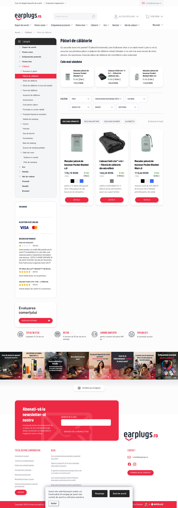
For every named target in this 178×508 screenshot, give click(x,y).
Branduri (25, 191)
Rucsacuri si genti (30, 71)
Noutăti (25, 186)
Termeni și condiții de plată (24, 461)
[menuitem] (23, 25)
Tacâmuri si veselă (30, 157)
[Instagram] (135, 464)
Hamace (26, 128)
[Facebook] (129, 464)
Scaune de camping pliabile (34, 148)
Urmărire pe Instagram (91, 388)
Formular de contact (22, 456)
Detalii (76, 200)
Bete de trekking (29, 143)
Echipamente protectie (31, 57)
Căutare (93, 16)
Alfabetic (129, 121)
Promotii (25, 181)
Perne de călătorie (30, 90)
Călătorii (25, 66)
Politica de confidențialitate (24, 465)
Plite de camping (30, 162)
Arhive (21, 492)
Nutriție (25, 172)
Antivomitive (28, 100)
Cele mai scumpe (112, 121)
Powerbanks (28, 138)
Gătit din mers (28, 152)
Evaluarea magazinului (55, 3)
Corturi (25, 124)
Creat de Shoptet (136, 504)
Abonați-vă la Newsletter (76, 432)
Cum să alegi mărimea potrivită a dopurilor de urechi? (65, 457)
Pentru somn (27, 52)
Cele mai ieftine (91, 121)
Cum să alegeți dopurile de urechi (28, 3)
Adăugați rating (29, 321)
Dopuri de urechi (29, 47)
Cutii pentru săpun (30, 104)
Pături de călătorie (30, 76)
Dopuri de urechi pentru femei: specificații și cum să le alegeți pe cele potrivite (66, 486)
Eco (23, 167)
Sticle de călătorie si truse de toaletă (37, 85)
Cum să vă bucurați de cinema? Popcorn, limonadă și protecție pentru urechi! (64, 479)
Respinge (99, 493)
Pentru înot (27, 61)
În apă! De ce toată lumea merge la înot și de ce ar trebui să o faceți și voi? (66, 472)
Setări (54, 503)
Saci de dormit (28, 133)
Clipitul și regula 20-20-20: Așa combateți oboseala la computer (65, 464)
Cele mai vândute (70, 121)
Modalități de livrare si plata (24, 479)
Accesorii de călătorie (31, 95)
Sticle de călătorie (30, 81)
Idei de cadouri (28, 176)
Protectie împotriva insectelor (34, 114)
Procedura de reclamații (23, 470)
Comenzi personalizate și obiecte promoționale (26, 485)
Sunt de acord (119, 493)
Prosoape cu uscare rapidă (33, 109)
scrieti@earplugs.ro (140, 457)
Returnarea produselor (23, 475)
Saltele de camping (30, 119)
